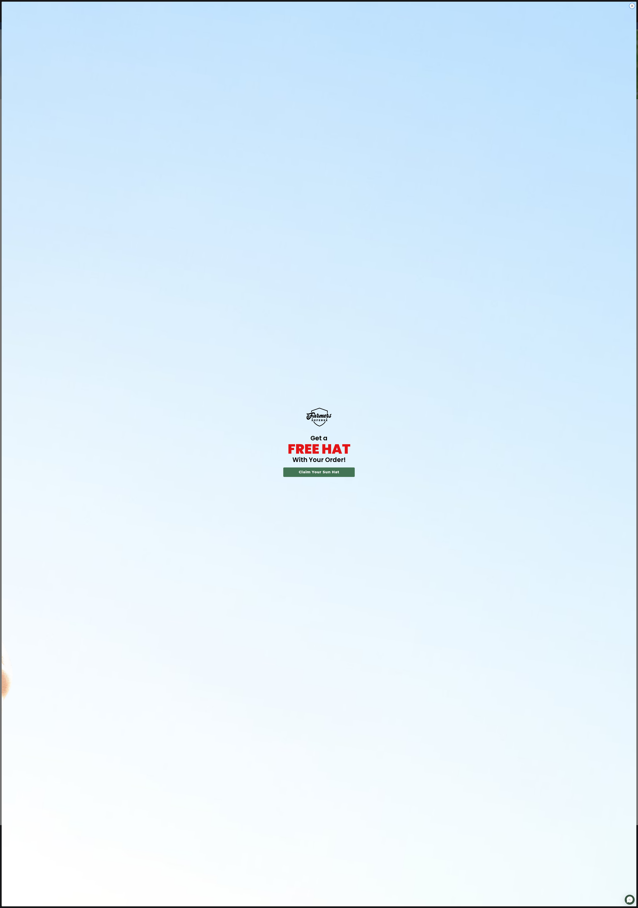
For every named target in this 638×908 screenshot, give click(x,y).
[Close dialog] (632, 6)
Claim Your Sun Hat (319, 472)
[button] (630, 900)
